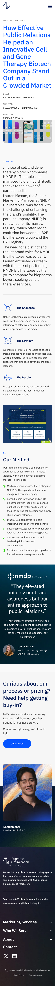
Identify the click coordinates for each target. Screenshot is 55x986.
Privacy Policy (18, 975)
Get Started (17, 743)
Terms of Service (35, 975)
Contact (10, 947)
